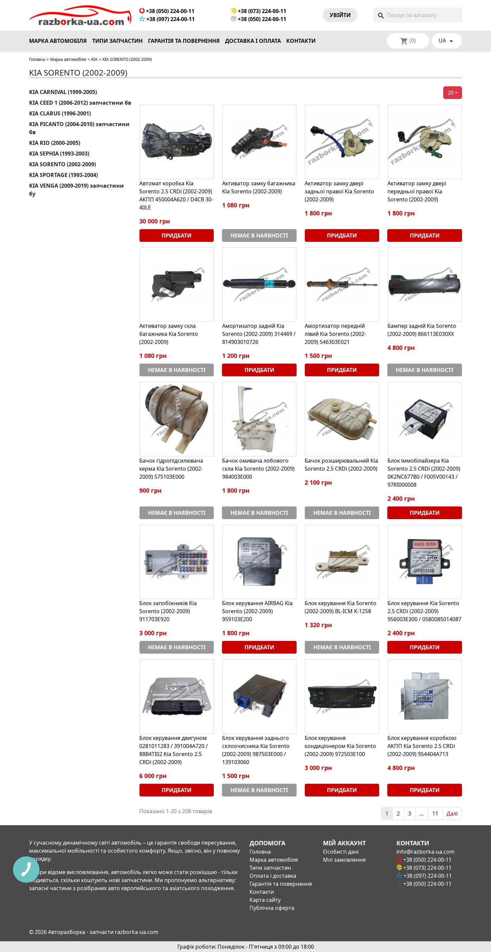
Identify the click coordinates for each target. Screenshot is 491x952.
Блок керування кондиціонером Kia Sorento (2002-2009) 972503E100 (340, 746)
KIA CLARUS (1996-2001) (60, 113)
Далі (452, 813)
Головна (37, 59)
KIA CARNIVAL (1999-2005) (63, 92)
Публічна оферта (272, 908)
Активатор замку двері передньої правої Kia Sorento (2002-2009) (416, 191)
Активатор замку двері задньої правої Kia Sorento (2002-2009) (339, 191)
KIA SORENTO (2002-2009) (62, 164)
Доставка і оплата (253, 40)
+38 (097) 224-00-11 (170, 19)
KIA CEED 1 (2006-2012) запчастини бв (80, 102)
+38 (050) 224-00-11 (169, 11)
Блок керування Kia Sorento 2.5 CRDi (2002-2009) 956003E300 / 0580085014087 (424, 611)
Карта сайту (265, 899)
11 (435, 813)
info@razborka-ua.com (425, 851)
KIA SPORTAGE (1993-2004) (63, 175)
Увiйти (340, 15)
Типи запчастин (117, 40)
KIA (94, 59)
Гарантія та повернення (184, 40)
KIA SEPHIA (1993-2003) (59, 153)
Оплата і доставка (273, 875)
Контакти (301, 40)
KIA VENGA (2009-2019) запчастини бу (76, 189)
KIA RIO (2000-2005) (54, 143)
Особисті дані (341, 851)
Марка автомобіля (58, 40)
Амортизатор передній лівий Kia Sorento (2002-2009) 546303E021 (335, 334)
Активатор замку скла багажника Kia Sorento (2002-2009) (168, 334)
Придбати (176, 235)
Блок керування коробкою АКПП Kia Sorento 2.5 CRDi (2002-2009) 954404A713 (421, 746)
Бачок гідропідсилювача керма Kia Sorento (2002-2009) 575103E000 (171, 468)
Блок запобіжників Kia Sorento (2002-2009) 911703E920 (168, 611)
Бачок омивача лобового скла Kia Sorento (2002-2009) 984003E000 (258, 468)
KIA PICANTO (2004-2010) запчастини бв (79, 128)
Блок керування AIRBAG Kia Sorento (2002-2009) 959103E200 (257, 611)
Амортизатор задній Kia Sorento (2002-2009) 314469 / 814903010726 (259, 334)
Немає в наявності (259, 235)
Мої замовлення (344, 859)
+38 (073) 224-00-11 (261, 11)
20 (451, 92)
